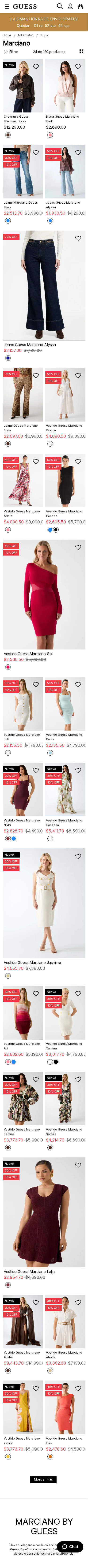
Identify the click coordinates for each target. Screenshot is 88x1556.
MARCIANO (26, 35)
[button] (60, 6)
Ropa (44, 35)
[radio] (82, 51)
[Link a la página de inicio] (7, 35)
